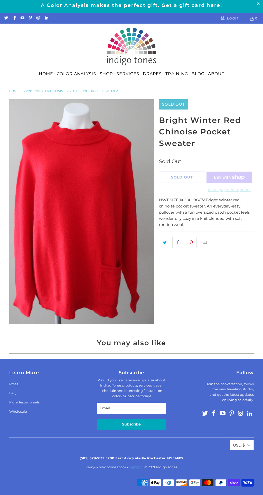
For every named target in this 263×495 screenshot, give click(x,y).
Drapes (152, 73)
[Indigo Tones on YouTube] (22, 18)
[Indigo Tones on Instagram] (38, 18)
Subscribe (131, 424)
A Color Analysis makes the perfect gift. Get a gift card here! (131, 5)
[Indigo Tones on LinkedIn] (46, 18)
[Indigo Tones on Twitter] (6, 18)
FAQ (12, 393)
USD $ (239, 445)
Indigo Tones (166, 467)
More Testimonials (24, 402)
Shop (106, 73)
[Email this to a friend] (204, 242)
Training (176, 73)
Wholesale (18, 411)
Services (127, 73)
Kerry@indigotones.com (106, 467)
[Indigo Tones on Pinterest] (30, 18)
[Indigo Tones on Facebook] (14, 18)
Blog (198, 73)
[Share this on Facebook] (177, 242)
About (216, 73)
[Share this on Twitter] (164, 242)
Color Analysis (76, 73)
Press (13, 384)
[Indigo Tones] (131, 47)
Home (46, 73)
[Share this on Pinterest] (191, 242)
